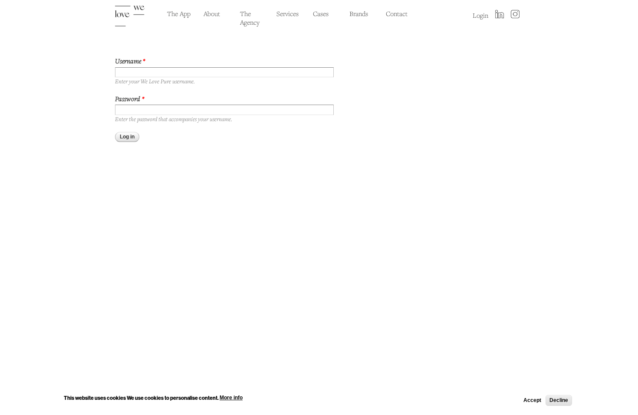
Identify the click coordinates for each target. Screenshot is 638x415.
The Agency (250, 17)
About (212, 13)
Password (130, 98)
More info (231, 398)
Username (130, 60)
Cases (321, 13)
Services (287, 13)
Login (480, 15)
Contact (397, 13)
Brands (358, 13)
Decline (558, 400)
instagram (515, 15)
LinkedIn (499, 15)
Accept (532, 400)
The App (179, 13)
